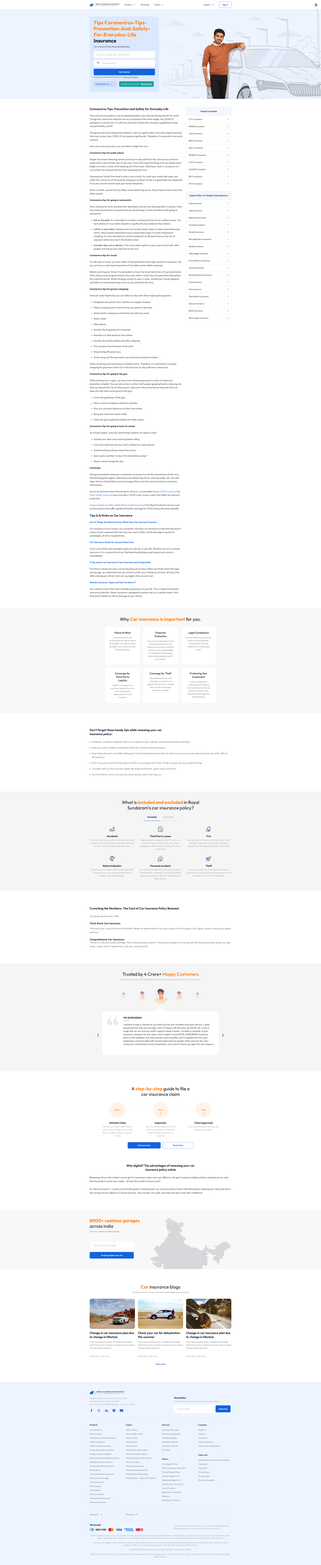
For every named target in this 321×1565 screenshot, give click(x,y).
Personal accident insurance (102, 1466)
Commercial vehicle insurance (103, 1438)
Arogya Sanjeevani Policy (102, 505)
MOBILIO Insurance (197, 155)
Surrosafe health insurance (101, 1474)
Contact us (203, 1438)
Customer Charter (170, 1446)
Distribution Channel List (173, 1484)
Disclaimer (203, 1464)
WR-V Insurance (196, 148)
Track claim (178, 1145)
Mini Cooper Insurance (198, 318)
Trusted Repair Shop (171, 1472)
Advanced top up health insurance (104, 1458)
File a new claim (133, 1462)
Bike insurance (96, 1434)
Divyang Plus (95, 1470)
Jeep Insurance (195, 210)
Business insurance (98, 1502)
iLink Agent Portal (170, 1464)
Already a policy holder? (136, 84)
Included (152, 817)
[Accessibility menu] (316, 5)
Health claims (132, 1438)
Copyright (202, 1468)
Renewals (145, 5)
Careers (202, 1434)
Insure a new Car (102, 84)
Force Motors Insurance (199, 260)
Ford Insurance (195, 282)
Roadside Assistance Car (137, 1470)
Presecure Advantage (99, 1478)
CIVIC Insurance (196, 162)
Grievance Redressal (171, 1434)
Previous (98, 1035)
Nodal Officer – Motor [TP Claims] (141, 1478)
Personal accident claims (137, 1450)
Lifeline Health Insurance (132, 505)
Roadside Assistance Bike (137, 1474)
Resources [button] (130, 1514)
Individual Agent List (170, 1476)
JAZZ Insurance (195, 133)
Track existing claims (135, 1466)
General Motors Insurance (200, 275)
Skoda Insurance (196, 246)
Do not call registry (206, 1480)
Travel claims (131, 1442)
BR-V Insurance (195, 176)
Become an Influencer (171, 1492)
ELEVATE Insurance (197, 169)
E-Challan (166, 1450)
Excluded (169, 817)
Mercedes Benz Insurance (200, 239)
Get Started (124, 72)
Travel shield (95, 1490)
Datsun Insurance (196, 303)
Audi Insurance (195, 203)
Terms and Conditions (131, 77)
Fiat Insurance (195, 289)
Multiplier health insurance (101, 1462)
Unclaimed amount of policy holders (214, 1460)
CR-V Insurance (195, 183)
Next (223, 1035)
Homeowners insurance (100, 1498)
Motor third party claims (136, 1454)
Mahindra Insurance (197, 217)
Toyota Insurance (196, 268)
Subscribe (223, 1409)
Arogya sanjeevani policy (100, 1454)
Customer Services (170, 1430)
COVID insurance (167, 491)
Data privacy (204, 1472)
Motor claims (131, 1430)
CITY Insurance (195, 119)
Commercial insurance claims (138, 1458)
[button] (106, 1429)
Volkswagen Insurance (198, 253)
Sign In (225, 4)
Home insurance (97, 1494)
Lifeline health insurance (100, 1446)
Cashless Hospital (169, 1442)
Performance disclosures (209, 1446)
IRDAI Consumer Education (174, 1468)
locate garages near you (112, 1255)
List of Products (169, 1488)
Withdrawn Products (171, 1500)
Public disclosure (205, 1442)
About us (202, 1430)
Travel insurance (97, 1482)
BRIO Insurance (195, 140)
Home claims (131, 1446)
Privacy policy (204, 1476)
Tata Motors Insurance (199, 296)
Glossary (166, 1496)
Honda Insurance (196, 232)
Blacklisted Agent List (171, 1480)
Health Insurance (97, 1442)
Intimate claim (144, 1145)
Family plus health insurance (102, 1450)
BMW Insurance (196, 311)
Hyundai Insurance (197, 225)
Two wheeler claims (134, 1434)
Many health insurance (101, 495)
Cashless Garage (169, 1438)
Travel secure (95, 1486)
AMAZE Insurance (196, 126)
